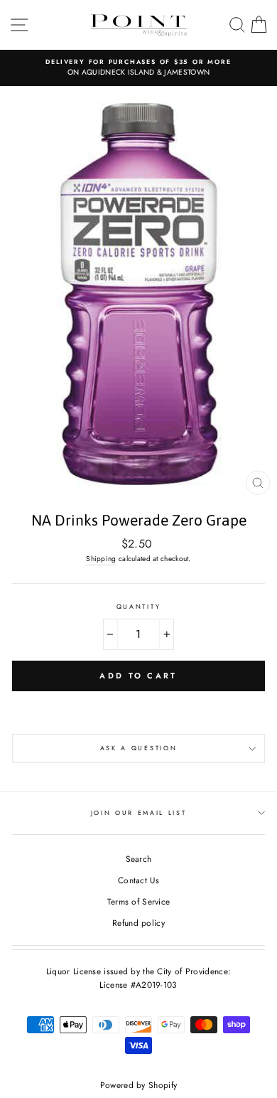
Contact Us (138, 880)
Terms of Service (138, 901)
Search (139, 859)
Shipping (101, 558)
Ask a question (139, 747)
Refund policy (138, 923)
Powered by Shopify (138, 1085)
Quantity (138, 606)
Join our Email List (139, 812)
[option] (138, 68)
